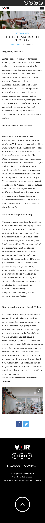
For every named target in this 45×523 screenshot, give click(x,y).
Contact (31, 465)
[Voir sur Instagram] (35, 3)
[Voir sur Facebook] (25, 3)
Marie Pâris (15, 45)
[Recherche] (40, 3)
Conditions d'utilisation (22, 477)
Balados (13, 465)
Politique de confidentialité (22, 473)
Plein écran (39, 390)
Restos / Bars (22, 33)
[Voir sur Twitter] (30, 3)
